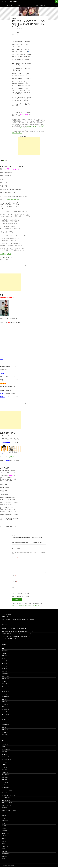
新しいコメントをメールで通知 (21, 593)
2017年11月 (4, 689)
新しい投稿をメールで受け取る (21, 596)
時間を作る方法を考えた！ (10, 5)
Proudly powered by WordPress (8, 865)
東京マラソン (5, 833)
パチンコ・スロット (6, 790)
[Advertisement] (29, 146)
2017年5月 (4, 704)
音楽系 (3, 856)
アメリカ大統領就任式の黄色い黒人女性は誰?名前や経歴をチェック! (17, 631)
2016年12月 (4, 717)
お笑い (3, 751)
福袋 (3, 848)
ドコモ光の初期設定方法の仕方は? (9, 638)
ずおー (23, 28)
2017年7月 (4, 699)
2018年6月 (4, 671)
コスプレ (4, 767)
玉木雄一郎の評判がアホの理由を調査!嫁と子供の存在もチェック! (27, 536)
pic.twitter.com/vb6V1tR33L (20, 128)
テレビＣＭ (4, 777)
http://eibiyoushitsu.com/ (13, 199)
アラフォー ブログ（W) (9, 1)
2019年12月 (4, 658)
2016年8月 (4, 727)
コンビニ (4, 769)
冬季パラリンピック (6, 805)
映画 (3, 828)
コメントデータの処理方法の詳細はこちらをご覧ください (27, 605)
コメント (15, 557)
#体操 (41, 126)
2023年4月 (4, 648)
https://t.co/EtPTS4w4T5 (33, 126)
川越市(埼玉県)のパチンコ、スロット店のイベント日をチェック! (16, 633)
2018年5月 (4, 673)
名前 (14, 575)
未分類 (3, 830)
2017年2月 (4, 711)
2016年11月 (4, 719)
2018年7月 (4, 668)
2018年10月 (4, 663)
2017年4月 (4, 706)
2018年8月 (4, 666)
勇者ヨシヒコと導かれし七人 (8, 810)
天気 (3, 818)
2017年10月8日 (17, 133)
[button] (29, 13)
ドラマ (3, 779)
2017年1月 (4, 714)
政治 (3, 825)
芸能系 (3, 851)
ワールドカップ (5, 797)
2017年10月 (4, 691)
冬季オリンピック (6, 802)
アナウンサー (5, 756)
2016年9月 (4, 724)
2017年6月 (4, 701)
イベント (4, 762)
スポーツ (14, 18)
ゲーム (3, 764)
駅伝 (3, 858)
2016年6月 (4, 732)
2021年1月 (4, 650)
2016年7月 (4, 729)
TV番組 (3, 746)
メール (14, 581)
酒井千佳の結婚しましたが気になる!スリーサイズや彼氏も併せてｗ (27, 541)
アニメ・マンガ (5, 759)
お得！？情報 (5, 749)
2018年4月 (4, 676)
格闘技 (3, 835)
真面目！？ (4, 846)
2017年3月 (4, 709)
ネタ (3, 784)
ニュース (4, 782)
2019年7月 (4, 660)
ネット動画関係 (5, 787)
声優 (3, 815)
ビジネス (4, 792)
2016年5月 (4, 734)
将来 (3, 823)
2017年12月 (4, 686)
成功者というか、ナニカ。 (21, 5)
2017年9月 (4, 694)
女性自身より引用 (5, 254)
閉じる (4, 160)
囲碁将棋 (4, 813)
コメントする (29, 28)
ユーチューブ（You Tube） (8, 795)
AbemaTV (4, 744)
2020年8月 (4, 653)
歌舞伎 (3, 838)
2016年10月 (4, 722)
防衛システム (5, 853)
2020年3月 (4, 655)
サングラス (4, 772)
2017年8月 (4, 696)
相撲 (3, 843)
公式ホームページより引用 (7, 457)
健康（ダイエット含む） (7, 800)
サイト (14, 587)
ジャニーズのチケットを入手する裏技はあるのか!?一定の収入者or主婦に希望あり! (42, 5)
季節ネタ (4, 820)
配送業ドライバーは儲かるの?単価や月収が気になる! (14, 628)
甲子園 (3, 841)
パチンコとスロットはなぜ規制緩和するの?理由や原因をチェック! (17, 636)
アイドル (4, 754)
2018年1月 (4, 683)
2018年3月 (4, 678)
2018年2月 (4, 681)
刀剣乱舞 (4, 807)
